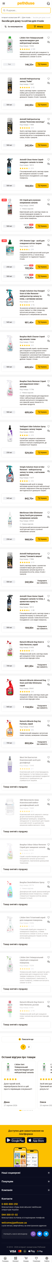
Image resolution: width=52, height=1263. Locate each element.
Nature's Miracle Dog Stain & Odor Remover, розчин (32, 1003)
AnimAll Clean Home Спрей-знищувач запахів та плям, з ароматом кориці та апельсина (32, 600)
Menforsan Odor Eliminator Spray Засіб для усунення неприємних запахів (31, 515)
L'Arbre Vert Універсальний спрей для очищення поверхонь (31, 960)
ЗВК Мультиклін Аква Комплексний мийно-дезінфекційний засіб (29, 802)
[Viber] (33, 1234)
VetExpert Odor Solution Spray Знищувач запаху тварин (33, 427)
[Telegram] (46, 1234)
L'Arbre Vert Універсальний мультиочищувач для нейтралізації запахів (31, 40)
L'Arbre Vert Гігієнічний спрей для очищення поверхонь (32, 918)
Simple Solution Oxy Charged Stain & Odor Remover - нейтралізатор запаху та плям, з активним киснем (32, 295)
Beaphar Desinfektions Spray (32, 882)
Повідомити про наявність (42, 582)
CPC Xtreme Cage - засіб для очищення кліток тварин (32, 242)
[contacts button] (48, 3)
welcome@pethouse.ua (14, 1222)
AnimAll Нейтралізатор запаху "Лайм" (30, 80)
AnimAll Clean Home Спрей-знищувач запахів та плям (32, 161)
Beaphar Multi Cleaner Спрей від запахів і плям (32, 338)
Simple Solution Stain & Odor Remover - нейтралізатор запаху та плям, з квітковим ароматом (32, 471)
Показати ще (27, 1039)
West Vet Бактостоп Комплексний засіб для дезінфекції (30, 760)
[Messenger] (39, 1234)
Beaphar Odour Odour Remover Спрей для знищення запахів (33, 846)
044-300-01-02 (10, 1214)
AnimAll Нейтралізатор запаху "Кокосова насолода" (32, 120)
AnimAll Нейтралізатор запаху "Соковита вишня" (31, 555)
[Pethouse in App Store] (37, 1140)
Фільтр (40, 27)
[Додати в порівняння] (48, 42)
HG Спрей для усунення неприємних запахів (30, 201)
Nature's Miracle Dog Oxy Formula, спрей (30, 722)
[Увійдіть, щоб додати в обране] (48, 38)
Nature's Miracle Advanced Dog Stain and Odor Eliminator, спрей (33, 683)
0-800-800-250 (10, 1204)
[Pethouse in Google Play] (15, 1140)
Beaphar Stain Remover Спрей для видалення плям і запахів (33, 384)
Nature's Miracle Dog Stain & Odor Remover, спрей (32, 643)
